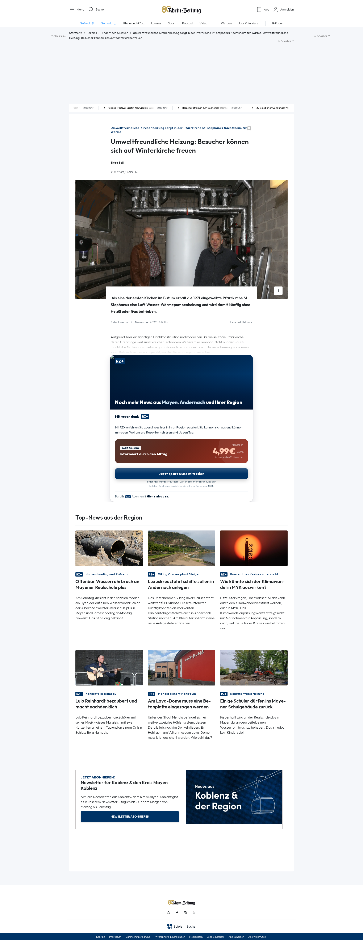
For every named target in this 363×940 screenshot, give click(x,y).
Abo (266, 9)
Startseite (75, 33)
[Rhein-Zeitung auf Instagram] (185, 913)
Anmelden (287, 9)
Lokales (92, 33)
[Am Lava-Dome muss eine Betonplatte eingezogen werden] (181, 667)
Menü (80, 9)
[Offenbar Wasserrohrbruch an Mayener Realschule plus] (109, 548)
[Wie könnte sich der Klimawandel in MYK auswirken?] (254, 548)
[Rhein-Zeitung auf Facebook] (177, 913)
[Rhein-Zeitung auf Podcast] (194, 913)
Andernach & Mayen (114, 33)
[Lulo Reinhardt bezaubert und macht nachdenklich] (109, 667)
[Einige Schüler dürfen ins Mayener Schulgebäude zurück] (254, 667)
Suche (100, 9)
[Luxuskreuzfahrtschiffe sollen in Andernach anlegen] (181, 548)
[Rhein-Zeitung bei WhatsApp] (168, 913)
